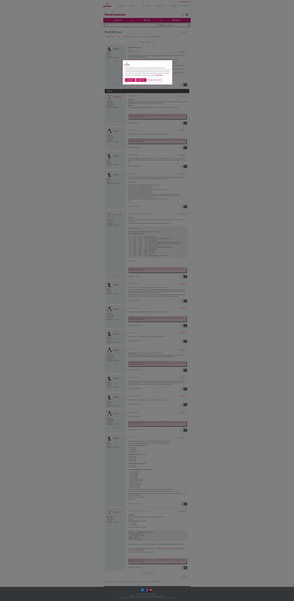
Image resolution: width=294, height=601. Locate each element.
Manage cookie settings (155, 80)
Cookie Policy (159, 75)
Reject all (141, 80)
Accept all (130, 80)
